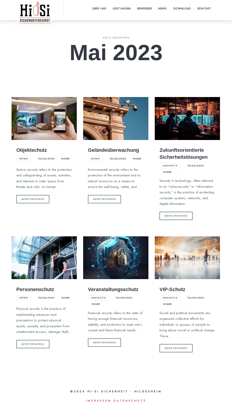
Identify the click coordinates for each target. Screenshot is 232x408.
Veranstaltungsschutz (113, 289)
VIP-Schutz (172, 289)
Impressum (98, 401)
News (23, 158)
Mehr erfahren (32, 199)
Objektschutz (31, 150)
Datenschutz (130, 401)
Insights (169, 165)
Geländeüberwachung (113, 150)
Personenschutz (35, 289)
